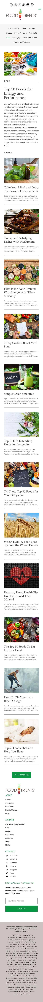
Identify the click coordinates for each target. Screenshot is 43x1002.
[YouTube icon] (27, 4)
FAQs (7, 813)
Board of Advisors (11, 810)
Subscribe (13, 859)
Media (7, 845)
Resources (9, 838)
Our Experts (9, 803)
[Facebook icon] (11, 4)
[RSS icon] (32, 4)
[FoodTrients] (21, 14)
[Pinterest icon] (19, 4)
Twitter (12, 873)
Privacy (26, 931)
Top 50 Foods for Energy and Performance (18, 94)
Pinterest (12, 866)
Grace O (8, 800)
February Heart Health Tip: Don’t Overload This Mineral (21, 596)
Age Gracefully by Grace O (14, 824)
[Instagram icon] (23, 4)
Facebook (13, 863)
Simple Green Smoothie (19, 394)
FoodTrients (9, 806)
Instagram (13, 870)
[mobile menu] (40, 9)
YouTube (12, 876)
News (7, 828)
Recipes (8, 831)
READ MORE (8, 152)
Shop (7, 841)
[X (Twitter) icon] (15, 4)
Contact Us (13, 856)
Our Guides (9, 835)
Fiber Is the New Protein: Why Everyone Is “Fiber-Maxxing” (20, 293)
